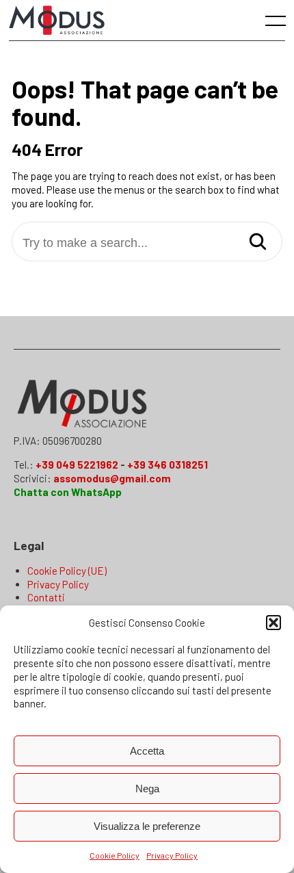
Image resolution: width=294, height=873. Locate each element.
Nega (147, 788)
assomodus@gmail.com (112, 478)
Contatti (46, 597)
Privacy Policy (172, 855)
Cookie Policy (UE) (67, 570)
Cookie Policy (114, 855)
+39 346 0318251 (167, 464)
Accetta (147, 751)
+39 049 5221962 (77, 464)
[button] (273, 622)
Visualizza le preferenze (147, 826)
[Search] (258, 242)
